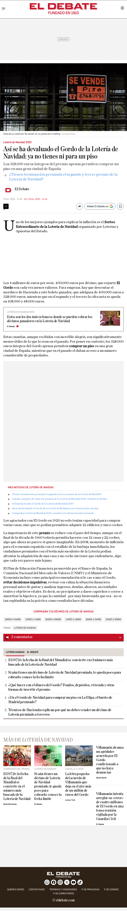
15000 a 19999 (73, 619)
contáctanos (37, 889)
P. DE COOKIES (111, 889)
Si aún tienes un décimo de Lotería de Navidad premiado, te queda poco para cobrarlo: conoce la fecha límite (64, 674)
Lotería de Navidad (25, 628)
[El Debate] (63, 6)
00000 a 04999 (13, 619)
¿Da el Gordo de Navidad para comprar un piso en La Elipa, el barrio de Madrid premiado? (60, 700)
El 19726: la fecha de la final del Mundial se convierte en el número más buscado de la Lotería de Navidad (60, 662)
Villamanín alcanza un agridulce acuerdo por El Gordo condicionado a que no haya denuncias (110, 760)
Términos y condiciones (63, 889)
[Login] (122, 8)
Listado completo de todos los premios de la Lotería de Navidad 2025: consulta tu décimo (59, 499)
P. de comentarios (63, 893)
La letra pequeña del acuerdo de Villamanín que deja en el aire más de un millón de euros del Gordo (78, 784)
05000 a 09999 (53, 619)
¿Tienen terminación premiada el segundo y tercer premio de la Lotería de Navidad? (57, 494)
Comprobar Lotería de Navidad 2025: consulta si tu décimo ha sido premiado (53, 513)
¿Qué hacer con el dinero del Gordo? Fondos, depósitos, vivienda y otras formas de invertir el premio (61, 687)
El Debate (22, 189)
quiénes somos (15, 889)
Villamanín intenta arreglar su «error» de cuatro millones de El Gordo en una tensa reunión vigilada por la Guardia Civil (110, 806)
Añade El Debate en (97, 206)
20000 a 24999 (93, 619)
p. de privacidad (90, 889)
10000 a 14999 (33, 619)
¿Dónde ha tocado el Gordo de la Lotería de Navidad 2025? (43, 503)
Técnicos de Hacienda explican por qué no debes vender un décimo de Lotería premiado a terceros (59, 712)
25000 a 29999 (113, 619)
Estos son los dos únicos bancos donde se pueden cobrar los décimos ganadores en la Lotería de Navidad (49, 319)
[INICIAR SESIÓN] (122, 8)
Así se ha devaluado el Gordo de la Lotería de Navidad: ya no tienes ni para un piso (55, 508)
